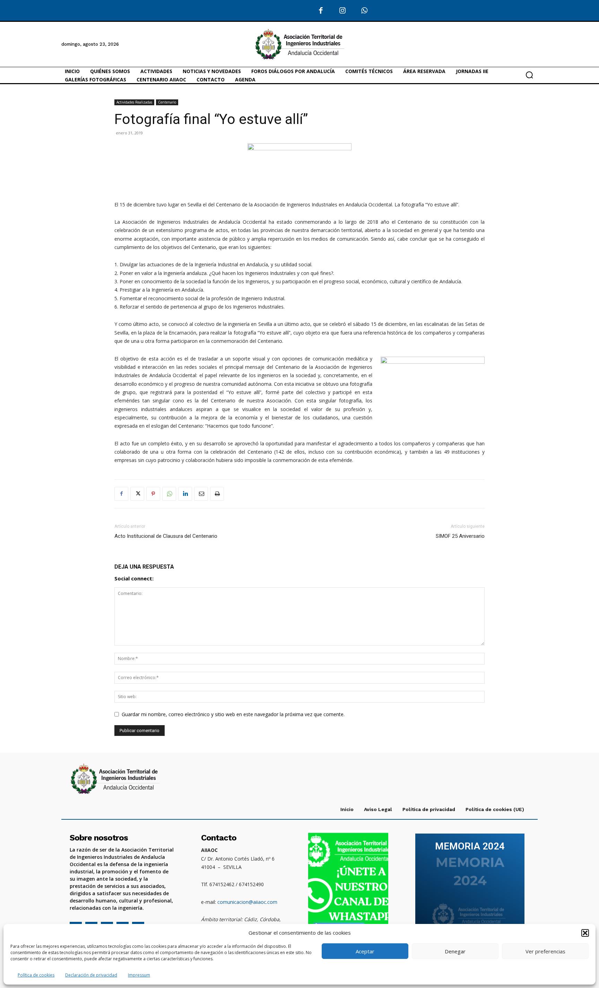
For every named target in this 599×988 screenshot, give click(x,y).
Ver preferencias (545, 951)
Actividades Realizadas (134, 102)
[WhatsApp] (364, 11)
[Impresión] (217, 494)
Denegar (455, 951)
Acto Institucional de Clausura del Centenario (165, 536)
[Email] (201, 494)
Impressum (139, 975)
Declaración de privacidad (91, 975)
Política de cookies (36, 975)
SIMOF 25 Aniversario (460, 536)
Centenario (167, 102)
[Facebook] (321, 11)
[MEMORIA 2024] (469, 885)
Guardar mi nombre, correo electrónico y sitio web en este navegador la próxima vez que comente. (233, 714)
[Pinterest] (153, 494)
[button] (585, 932)
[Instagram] (342, 11)
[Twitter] (137, 494)
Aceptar (365, 951)
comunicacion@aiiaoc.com (247, 902)
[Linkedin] (185, 494)
